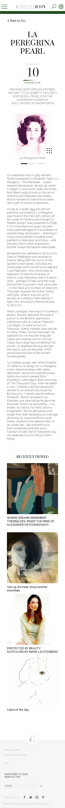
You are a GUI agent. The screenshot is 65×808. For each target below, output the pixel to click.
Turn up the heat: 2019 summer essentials (27, 588)
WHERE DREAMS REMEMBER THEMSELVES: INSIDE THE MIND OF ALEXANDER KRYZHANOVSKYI (30, 521)
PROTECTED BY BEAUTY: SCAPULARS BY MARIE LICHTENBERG (32, 650)
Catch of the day (18, 709)
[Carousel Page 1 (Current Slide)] (24, 163)
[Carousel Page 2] (32, 163)
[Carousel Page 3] (41, 163)
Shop (6, 763)
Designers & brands (14, 755)
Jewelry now (32, 83)
